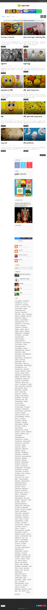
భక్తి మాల (27, 477)
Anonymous (20, 240)
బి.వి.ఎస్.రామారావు (18, 471)
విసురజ (24, 545)
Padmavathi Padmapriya (22, 254)
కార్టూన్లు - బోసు (26, 363)
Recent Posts (23, 238)
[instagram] (45, 606)
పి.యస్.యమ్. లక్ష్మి (18, 443)
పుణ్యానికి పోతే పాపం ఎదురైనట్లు (24, 278)
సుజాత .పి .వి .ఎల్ (18, 585)
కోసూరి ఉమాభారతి (23, 376)
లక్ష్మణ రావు (25, 532)
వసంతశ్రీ (16, 541)
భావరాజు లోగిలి (24, 490)
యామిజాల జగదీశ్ (25, 515)
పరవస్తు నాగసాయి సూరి (19, 439)
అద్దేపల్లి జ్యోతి (23, 316)
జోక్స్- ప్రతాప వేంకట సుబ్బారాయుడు (33, 116)
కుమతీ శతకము (26, 369)
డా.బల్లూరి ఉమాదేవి (27, 410)
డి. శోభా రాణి (17, 412)
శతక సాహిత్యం (17, 556)
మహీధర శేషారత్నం (26, 505)
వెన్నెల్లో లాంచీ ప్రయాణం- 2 (19, 549)
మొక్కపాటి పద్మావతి (23, 511)
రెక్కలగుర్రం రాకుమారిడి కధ (19, 530)
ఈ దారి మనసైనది (25, 335)
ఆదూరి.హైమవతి (24, 327)
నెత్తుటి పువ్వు (22, 433)
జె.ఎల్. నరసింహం (25, 397)
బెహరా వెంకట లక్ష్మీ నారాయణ (19, 475)
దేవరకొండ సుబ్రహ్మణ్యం (18, 424)
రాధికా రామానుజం (24, 522)
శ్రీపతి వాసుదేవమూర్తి (23, 562)
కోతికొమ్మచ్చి (17, 376)
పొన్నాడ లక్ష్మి (23, 450)
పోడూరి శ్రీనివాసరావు (18, 454)
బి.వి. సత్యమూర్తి (25, 469)
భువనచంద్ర (17, 492)
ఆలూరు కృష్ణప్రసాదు (26, 333)
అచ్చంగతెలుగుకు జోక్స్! (7, 90)
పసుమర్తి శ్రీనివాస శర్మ (18, 441)
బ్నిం (23, 477)
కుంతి (25, 367)
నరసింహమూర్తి (17, 431)
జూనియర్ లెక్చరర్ (18, 397)
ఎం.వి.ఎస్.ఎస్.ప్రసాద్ (18, 344)
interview (17, 306)
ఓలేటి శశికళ (25, 348)
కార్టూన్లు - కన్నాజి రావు (18, 363)
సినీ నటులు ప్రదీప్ (21, 581)
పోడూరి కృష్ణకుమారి (25, 452)
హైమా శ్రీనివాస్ (17, 594)
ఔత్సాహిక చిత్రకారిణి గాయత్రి (19, 350)
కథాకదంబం (23, 352)
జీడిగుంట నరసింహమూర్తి (24, 395)
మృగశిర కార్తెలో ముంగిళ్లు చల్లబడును (25, 274)
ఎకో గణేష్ (25, 344)
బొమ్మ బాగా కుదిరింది (18, 477)
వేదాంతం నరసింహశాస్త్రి (18, 551)
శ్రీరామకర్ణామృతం (17, 566)
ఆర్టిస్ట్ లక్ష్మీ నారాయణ (18, 333)
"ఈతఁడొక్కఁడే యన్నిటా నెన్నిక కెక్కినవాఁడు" (22, 203)
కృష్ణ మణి (28, 371)
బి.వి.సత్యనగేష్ (17, 473)
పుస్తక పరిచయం (17, 446)
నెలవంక (27, 433)
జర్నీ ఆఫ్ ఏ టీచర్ (18, 393)
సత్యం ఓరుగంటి (26, 570)
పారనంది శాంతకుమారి (26, 441)
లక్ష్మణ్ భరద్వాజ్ (17, 534)
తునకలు (27, 414)
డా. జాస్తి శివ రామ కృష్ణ (19, 403)
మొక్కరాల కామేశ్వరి (18, 513)
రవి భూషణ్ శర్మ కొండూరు (19, 520)
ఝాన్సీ (26, 399)
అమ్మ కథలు (17, 319)
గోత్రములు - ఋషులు (25, 382)
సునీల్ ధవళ (23, 587)
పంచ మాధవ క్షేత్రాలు (18, 435)
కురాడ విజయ (17, 371)
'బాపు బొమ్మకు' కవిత (18, 302)
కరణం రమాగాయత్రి (18, 355)
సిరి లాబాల (27, 583)
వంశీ (26, 537)
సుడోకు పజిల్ (17, 587)
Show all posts (31, 20)
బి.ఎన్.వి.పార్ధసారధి (18, 469)
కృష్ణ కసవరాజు (23, 371)
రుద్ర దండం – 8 (24, 526)
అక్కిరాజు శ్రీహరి (24, 312)
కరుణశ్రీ (24, 355)
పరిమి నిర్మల (26, 439)
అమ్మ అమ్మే (21, 283)
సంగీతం (16, 568)
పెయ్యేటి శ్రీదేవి (17, 450)
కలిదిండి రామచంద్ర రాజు (19, 357)
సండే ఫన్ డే (21, 568)
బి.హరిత (22, 473)
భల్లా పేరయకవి (17, 486)
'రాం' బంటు (25, 302)
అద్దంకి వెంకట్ (17, 316)
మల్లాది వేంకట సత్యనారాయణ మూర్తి (21, 503)
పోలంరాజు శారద (17, 456)
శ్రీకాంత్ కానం (25, 560)
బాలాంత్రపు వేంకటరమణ (19, 467)
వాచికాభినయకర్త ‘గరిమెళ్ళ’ (23, 541)
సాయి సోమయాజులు (18, 579)
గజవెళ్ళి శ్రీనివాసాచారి (18, 378)
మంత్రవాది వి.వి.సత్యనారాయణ (20, 496)
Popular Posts (29, 238)
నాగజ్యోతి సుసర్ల (28, 431)
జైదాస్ (23, 399)
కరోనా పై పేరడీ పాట (29, 143)
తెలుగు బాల (17, 418)
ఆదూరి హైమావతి (18, 327)
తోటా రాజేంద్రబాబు (18, 420)
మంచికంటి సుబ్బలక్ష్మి (24, 494)
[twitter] (41, 1)
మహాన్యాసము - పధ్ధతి (18, 505)
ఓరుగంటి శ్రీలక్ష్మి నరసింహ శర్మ (19, 346)
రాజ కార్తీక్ (26, 520)
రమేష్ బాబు (21, 518)
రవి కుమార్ (26, 518)
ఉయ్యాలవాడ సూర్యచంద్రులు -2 (20, 340)
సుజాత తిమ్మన (25, 585)
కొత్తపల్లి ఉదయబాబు (18, 374)
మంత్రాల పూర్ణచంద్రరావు (19, 498)
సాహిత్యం (24, 579)
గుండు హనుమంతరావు (24, 380)
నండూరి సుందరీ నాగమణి (19, 429)
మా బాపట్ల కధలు (18, 507)
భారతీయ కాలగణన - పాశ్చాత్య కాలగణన (21, 488)
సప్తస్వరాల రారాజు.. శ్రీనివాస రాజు (20, 573)
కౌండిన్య (29, 376)
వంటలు (23, 537)
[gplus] (43, 1)
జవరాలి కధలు (24, 393)
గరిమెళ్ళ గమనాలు (26, 378)
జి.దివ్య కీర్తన (17, 395)
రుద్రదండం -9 (17, 528)
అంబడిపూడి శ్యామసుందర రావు (20, 310)
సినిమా (16, 581)
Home (4, 16)
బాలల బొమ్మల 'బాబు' (24, 465)
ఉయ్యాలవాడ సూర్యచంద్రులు (19, 338)
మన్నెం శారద (23, 501)
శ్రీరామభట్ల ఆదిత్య (25, 566)
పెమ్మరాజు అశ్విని (18, 448)
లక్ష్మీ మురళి (28, 534)
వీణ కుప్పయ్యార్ (17, 547)
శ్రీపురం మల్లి (17, 564)
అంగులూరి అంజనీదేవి (18, 308)
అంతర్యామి (25, 308)
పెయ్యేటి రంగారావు (25, 448)
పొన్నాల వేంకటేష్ (17, 452)
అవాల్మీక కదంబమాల (18, 323)
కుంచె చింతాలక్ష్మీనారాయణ (19, 367)
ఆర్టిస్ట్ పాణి (17, 331)
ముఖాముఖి (17, 511)
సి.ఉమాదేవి (29, 579)
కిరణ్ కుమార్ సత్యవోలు (28, 365)
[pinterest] (43, 606)
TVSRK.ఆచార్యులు (25, 304)
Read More (3, 46)
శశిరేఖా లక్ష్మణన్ (27, 556)
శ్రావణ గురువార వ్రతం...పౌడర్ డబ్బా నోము (34, 37)
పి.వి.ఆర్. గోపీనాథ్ (26, 443)
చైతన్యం (25, 388)
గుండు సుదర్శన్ (17, 380)
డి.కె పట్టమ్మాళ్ (23, 412)
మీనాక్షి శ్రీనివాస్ (29, 509)
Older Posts (43, 155)
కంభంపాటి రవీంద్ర (18, 352)
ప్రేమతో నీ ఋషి (17, 460)
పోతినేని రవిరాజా (25, 454)
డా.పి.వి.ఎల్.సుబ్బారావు (19, 410)
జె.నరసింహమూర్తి (18, 399)
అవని (26, 321)
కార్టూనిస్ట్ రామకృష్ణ (18, 361)
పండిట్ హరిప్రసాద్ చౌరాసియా (19, 437)
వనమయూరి (17, 539)
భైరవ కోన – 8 (27, 492)
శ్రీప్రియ (21, 564)
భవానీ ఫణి (23, 486)
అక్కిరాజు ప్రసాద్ (17, 312)
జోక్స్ (2, 116)
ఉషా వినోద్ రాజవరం (18, 342)
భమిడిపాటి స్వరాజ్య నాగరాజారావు (20, 484)
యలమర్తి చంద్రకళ (18, 515)
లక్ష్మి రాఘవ (23, 534)
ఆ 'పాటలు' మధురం (26, 323)
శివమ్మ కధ (19, 560)
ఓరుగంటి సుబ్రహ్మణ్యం (18, 348)
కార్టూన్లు (23, 361)
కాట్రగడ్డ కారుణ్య (22, 359)
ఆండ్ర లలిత (17, 325)
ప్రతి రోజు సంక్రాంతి (18, 458)
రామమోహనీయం (27, 524)
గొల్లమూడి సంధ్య (17, 382)
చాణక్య (16, 386)
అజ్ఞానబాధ (4, 63)
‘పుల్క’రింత (4, 143)
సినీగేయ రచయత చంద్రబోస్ (19, 583)
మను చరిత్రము (17, 501)
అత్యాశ (21, 288)
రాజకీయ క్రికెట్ (17, 522)
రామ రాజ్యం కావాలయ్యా (19, 524)
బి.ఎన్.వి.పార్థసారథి (27, 467)
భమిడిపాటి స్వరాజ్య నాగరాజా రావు (20, 482)
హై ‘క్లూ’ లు (28, 592)
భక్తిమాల (16, 479)
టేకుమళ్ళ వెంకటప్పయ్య (18, 401)
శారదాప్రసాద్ (23, 558)
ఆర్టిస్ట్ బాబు (22, 331)
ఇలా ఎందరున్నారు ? (18, 335)
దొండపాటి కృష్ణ (26, 424)
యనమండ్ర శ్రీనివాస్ (26, 513)
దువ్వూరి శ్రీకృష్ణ (24, 422)
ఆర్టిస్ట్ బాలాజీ (27, 331)
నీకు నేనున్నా (17, 433)
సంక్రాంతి (30, 566)
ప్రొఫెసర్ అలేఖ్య (24, 460)
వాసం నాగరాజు (17, 543)
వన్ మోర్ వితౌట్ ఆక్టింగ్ (24, 539)
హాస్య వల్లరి (3, 33)
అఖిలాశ (23, 314)
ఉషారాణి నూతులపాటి (26, 342)
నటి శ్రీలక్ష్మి (26, 429)
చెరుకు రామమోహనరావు (19, 388)
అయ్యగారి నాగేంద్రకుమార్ (24, 319)
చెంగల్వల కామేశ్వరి (22, 386)
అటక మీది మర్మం (29, 314)
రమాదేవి (16, 518)
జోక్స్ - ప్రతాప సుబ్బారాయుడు (31, 90)
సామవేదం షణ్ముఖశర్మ (18, 577)
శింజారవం (27, 558)
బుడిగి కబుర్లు (28, 473)
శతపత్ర (22, 556)
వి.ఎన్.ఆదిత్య (23, 543)
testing (28, 306)
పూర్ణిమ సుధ (24, 446)
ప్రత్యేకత (21, 292)
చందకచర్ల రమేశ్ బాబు (23, 384)
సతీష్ (21, 570)
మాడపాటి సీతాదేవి (25, 507)
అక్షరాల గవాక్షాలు (18, 314)
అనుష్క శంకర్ (29, 316)
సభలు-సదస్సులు (17, 575)
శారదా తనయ (17, 558)
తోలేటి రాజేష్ (24, 420)
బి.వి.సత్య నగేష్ (25, 471)
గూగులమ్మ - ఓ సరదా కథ (7, 37)
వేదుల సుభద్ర (26, 551)
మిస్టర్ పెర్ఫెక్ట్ (27, 63)
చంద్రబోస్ (30, 384)
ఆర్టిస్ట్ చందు (27, 329)
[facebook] (39, 1)
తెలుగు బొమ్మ (22, 418)
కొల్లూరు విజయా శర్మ (26, 374)
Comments (17, 238)
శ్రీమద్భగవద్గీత (26, 564)
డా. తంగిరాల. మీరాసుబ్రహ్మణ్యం (20, 405)
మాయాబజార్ (17, 509)
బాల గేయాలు (17, 465)
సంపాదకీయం (17, 570)
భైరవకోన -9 (17, 494)
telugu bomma (23, 306)
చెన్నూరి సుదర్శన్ (28, 386)
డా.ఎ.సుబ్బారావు (27, 407)
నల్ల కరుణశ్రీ (23, 431)
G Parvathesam (18, 304)
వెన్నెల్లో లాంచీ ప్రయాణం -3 (26, 547)
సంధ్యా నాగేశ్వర (26, 568)
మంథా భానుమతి (26, 498)
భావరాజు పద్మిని (17, 490)
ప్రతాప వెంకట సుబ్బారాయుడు (26, 456)
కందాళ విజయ (27, 350)
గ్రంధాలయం (17, 384)
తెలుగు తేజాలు (27, 416)
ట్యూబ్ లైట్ (25, 401)
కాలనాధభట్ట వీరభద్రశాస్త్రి (19, 365)
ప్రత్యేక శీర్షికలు (24, 458)
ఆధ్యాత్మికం (17, 329)
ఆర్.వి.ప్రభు (22, 329)
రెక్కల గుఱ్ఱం (23, 528)
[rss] (45, 1)
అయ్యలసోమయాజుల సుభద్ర (19, 321)
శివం (16, 560)
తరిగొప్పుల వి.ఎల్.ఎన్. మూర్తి (20, 414)
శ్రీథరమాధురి (17, 562)
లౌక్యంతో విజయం (18, 537)
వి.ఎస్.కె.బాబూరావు (18, 545)
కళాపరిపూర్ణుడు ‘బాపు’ (27, 357)
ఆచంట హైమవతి (23, 325)
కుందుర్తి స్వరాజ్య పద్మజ (18, 369)
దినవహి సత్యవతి (18, 422)
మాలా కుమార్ (23, 509)
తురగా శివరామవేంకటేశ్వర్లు (19, 416)
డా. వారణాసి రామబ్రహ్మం (19, 407)
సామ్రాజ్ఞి (24, 577)
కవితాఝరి (17, 359)
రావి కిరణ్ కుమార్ (18, 526)
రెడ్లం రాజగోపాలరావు (18, 532)
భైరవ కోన (21, 492)
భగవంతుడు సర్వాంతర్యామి (23, 479)
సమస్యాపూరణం (24, 575)
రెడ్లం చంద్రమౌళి (27, 530)
